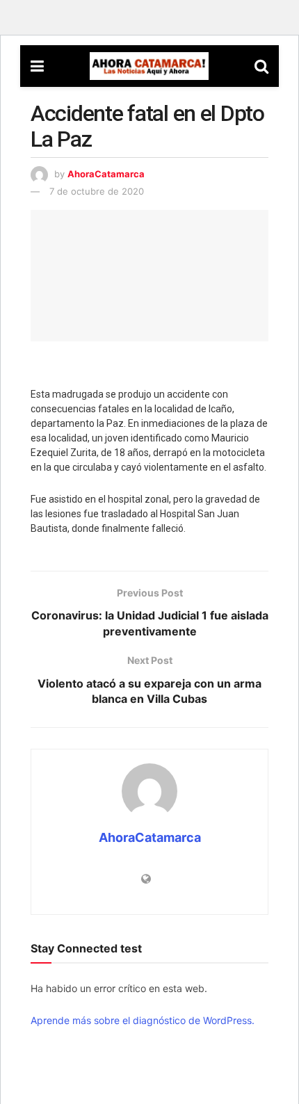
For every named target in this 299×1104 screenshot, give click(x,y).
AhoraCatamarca (106, 173)
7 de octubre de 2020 (96, 191)
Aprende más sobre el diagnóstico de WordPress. (142, 1020)
